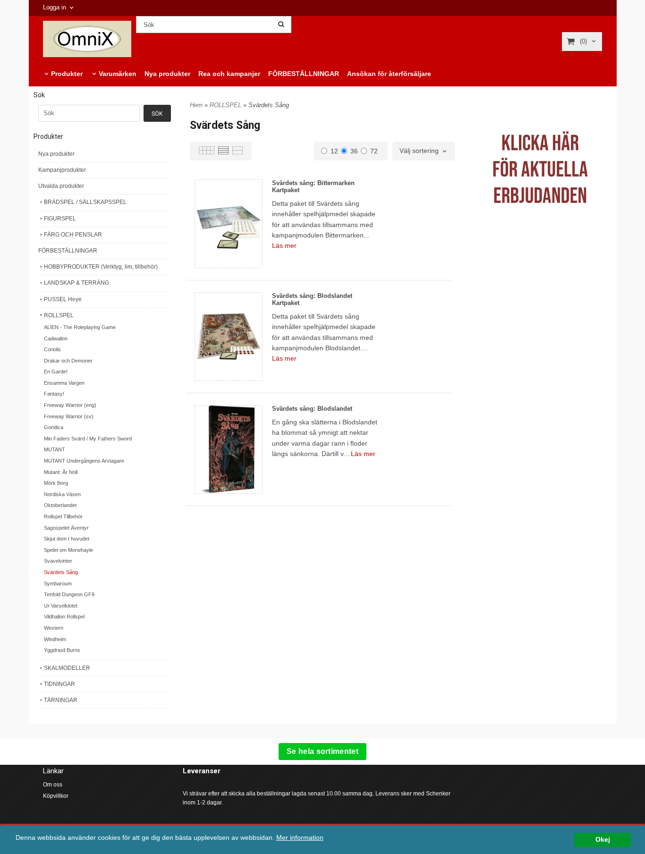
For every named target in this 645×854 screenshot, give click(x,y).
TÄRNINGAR (60, 700)
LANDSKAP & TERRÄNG (76, 282)
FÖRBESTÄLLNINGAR (303, 73)
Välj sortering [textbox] (419, 150)
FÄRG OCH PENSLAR (73, 234)
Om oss (52, 784)
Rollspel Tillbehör (63, 516)
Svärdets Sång (61, 572)
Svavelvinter (58, 561)
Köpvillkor (55, 796)
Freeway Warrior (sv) (68, 416)
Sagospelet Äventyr (66, 528)
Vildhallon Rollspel (64, 616)
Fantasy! (54, 394)
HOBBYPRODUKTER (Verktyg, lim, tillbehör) (101, 266)
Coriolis (52, 349)
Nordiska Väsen (62, 494)
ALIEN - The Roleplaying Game (80, 327)
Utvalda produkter (61, 186)
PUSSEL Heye (63, 299)
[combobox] (423, 151)
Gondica (53, 427)
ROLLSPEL (59, 315)
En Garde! (56, 371)
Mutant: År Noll (60, 472)
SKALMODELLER (67, 668)
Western (53, 628)
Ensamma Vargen (64, 383)
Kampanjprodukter (62, 170)
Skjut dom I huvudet (66, 538)
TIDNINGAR (59, 684)
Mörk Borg (56, 483)
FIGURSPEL (60, 218)
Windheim (55, 639)
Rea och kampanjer (229, 73)
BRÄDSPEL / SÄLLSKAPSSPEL (85, 202)
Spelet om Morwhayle (68, 550)
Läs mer (284, 245)
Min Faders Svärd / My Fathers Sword (88, 438)
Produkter (67, 73)
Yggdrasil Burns (62, 650)
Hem (196, 105)
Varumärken (117, 73)
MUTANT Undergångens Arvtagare (84, 461)
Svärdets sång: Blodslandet (312, 408)
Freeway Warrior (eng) (70, 405)
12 (334, 151)
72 (374, 151)
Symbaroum (58, 583)
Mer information (299, 837)
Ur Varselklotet (60, 606)
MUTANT (54, 449)
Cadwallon (56, 338)
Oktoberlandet (60, 505)
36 (354, 151)
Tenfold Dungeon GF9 (69, 594)
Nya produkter (167, 73)
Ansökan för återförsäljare (389, 73)
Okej (602, 839)
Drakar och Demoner (68, 361)
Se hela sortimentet (322, 751)
